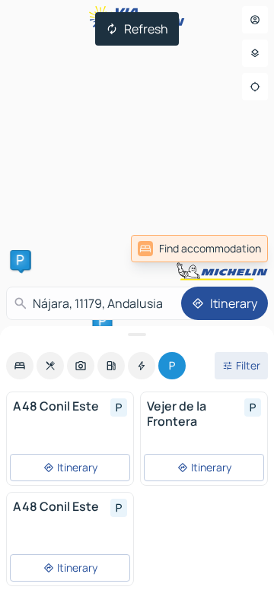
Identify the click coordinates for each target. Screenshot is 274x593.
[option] (19, 365)
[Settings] (255, 53)
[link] (199, 248)
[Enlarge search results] (137, 334)
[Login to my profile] (255, 19)
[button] (20, 260)
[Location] (255, 86)
